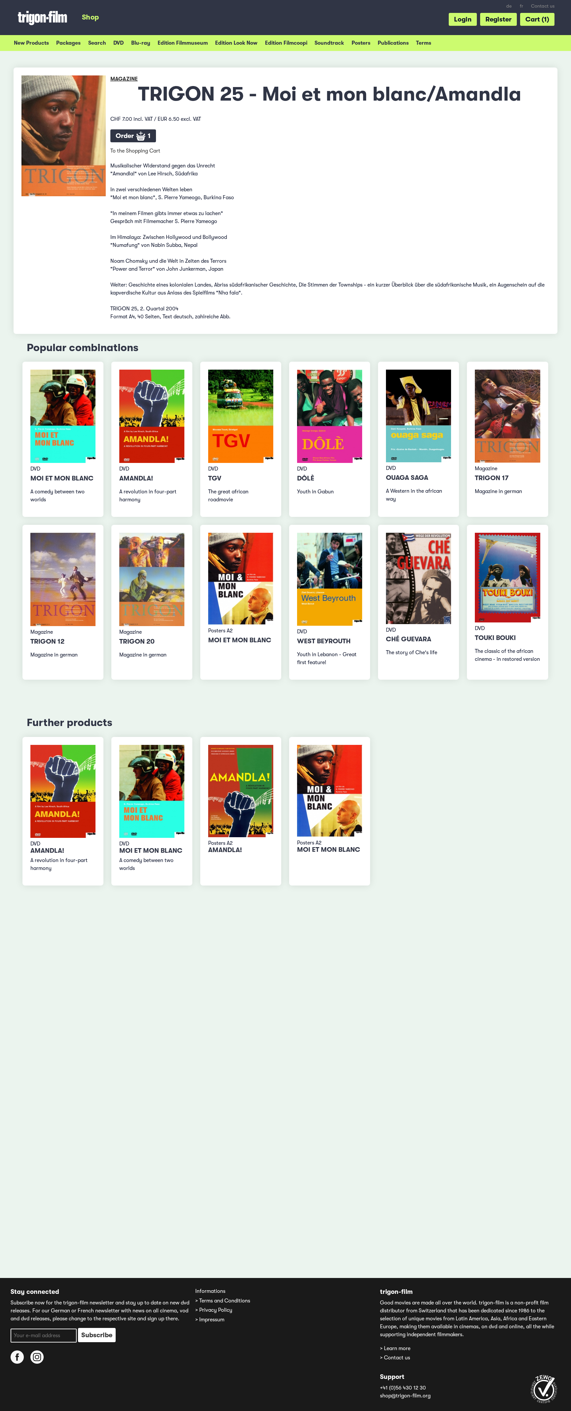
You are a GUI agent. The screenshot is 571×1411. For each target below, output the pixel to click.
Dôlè (305, 478)
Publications (393, 43)
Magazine (124, 79)
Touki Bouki (495, 638)
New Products (31, 43)
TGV (214, 478)
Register (498, 19)
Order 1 (133, 136)
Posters (361, 43)
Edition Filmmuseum (183, 43)
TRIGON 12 (47, 641)
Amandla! (136, 478)
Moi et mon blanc (62, 478)
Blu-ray (140, 43)
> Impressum (209, 1320)
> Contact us (395, 1358)
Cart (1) (537, 19)
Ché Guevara (408, 639)
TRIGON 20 (137, 641)
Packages (68, 43)
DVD (118, 43)
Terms (423, 43)
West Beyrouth (324, 641)
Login (463, 19)
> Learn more (395, 1348)
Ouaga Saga (407, 477)
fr (521, 6)
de (509, 6)
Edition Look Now (236, 43)
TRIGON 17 (492, 478)
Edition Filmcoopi (286, 43)
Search (97, 43)
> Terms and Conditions (222, 1301)
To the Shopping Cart (135, 151)
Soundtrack (329, 43)
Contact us (542, 6)
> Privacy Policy (213, 1310)
